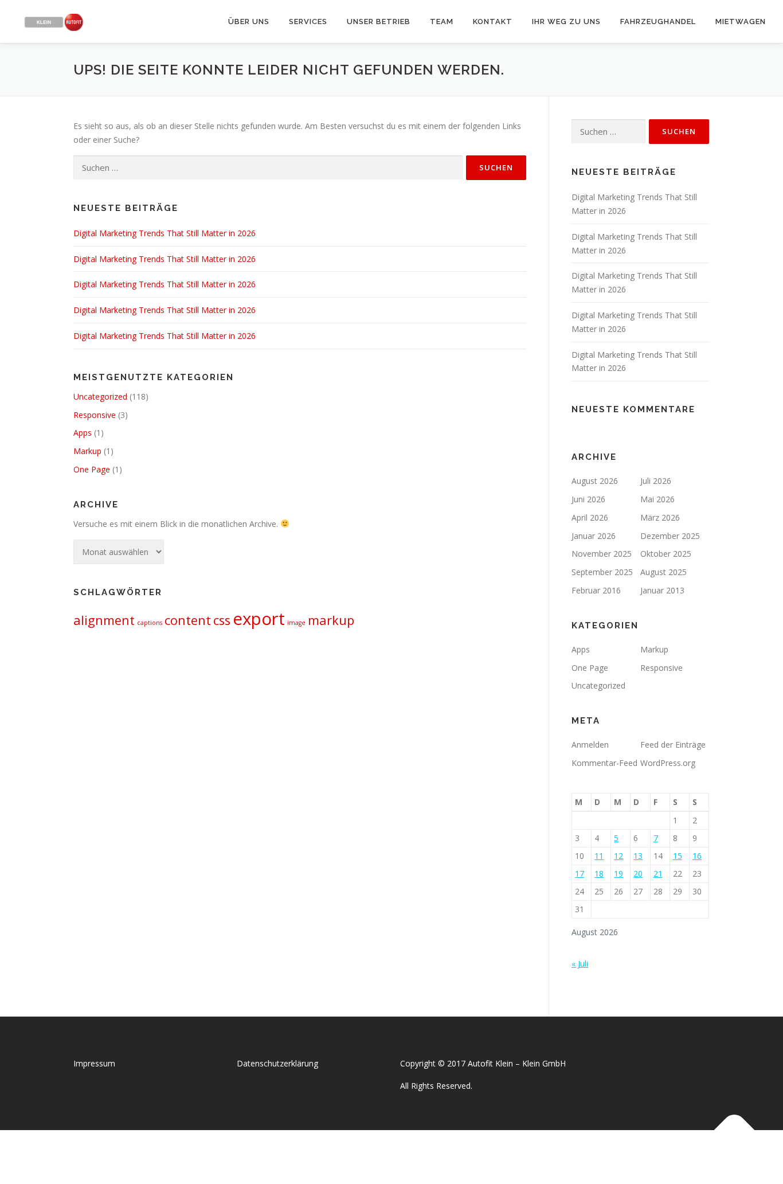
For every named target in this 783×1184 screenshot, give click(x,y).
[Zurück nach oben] (734, 1129)
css (221, 620)
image (296, 623)
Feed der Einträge (673, 744)
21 (658, 873)
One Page (91, 469)
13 (638, 855)
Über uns (248, 21)
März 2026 (660, 517)
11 (599, 855)
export (259, 618)
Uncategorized (100, 396)
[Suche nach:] (268, 167)
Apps (82, 432)
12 (618, 855)
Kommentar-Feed (604, 762)
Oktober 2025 (665, 553)
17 (579, 873)
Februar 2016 (596, 590)
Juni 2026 (588, 499)
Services (308, 21)
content (188, 620)
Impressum (94, 1063)
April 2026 (589, 517)
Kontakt (492, 21)
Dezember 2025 (670, 535)
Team (441, 21)
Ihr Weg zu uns (566, 21)
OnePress (403, 1156)
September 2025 (602, 571)
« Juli (579, 963)
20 (638, 873)
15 (677, 855)
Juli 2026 (655, 480)
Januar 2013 (662, 590)
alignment (104, 620)
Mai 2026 (657, 499)
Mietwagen (740, 21)
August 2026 (594, 480)
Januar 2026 (593, 535)
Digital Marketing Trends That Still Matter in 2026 (164, 233)
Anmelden (590, 744)
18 (599, 873)
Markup (87, 451)
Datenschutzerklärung (277, 1063)
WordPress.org (667, 762)
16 (697, 855)
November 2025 (601, 553)
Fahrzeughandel (658, 21)
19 (618, 873)
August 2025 (663, 571)
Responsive (94, 414)
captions (149, 623)
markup (331, 620)
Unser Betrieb (378, 21)
